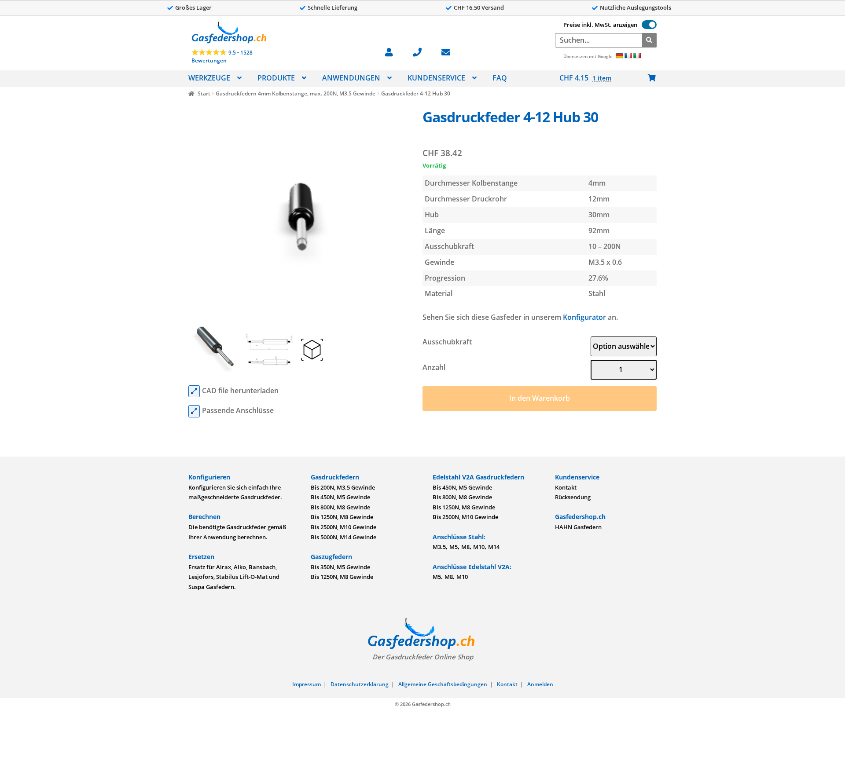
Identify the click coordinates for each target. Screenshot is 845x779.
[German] (619, 55)
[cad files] (194, 391)
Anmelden (540, 684)
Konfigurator (584, 317)
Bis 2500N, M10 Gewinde (343, 527)
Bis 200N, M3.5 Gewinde (343, 487)
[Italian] (637, 55)
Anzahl (433, 367)
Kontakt (566, 487)
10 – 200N (604, 246)
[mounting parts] (194, 411)
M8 (465, 547)
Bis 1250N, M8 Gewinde (342, 517)
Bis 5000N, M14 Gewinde (343, 537)
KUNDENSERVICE (436, 78)
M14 (494, 547)
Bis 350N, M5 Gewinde (340, 567)
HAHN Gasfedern (578, 527)
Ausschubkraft (447, 342)
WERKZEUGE (209, 78)
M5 (453, 547)
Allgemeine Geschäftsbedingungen (442, 684)
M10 (479, 547)
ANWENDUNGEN (351, 78)
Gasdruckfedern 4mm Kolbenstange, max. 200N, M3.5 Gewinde (295, 93)
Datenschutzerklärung (360, 684)
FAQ (499, 78)
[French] (628, 55)
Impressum (306, 684)
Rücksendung (573, 497)
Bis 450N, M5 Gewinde (340, 497)
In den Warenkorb (539, 398)
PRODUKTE (276, 78)
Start (204, 93)
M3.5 (439, 547)
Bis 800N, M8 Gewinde (340, 507)
